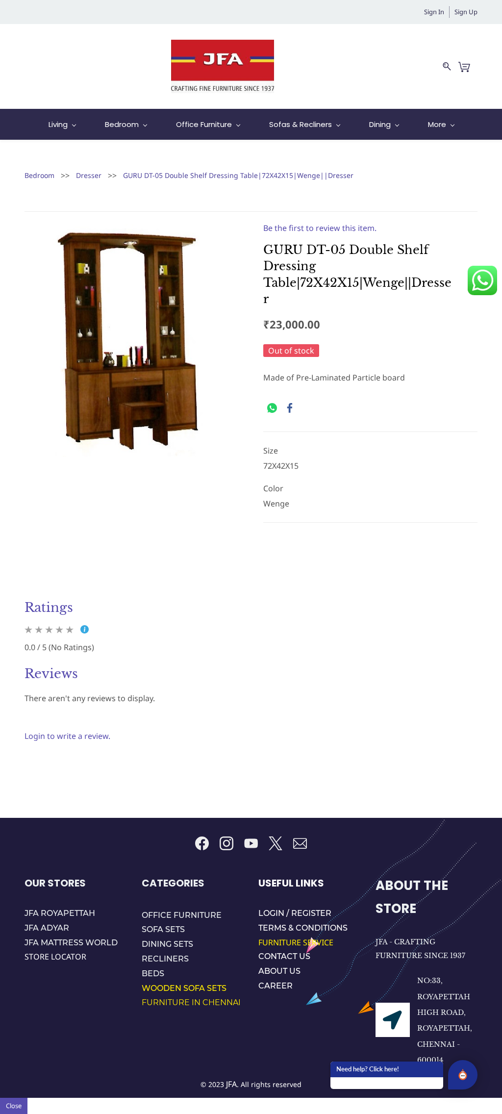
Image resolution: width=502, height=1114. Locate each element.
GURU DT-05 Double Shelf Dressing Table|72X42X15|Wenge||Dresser (238, 175)
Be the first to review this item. (319, 228)
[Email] (300, 843)
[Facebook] (289, 408)
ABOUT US (279, 971)
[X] (275, 843)
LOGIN (272, 913)
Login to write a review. (67, 736)
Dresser (88, 175)
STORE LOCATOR (55, 956)
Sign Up (465, 11)
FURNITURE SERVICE (296, 942)
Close (14, 1105)
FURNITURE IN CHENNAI (191, 1002)
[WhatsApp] (272, 408)
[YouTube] (251, 843)
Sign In (434, 11)
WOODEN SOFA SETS (184, 988)
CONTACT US (284, 956)
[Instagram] (226, 843)
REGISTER (311, 913)
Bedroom (39, 175)
